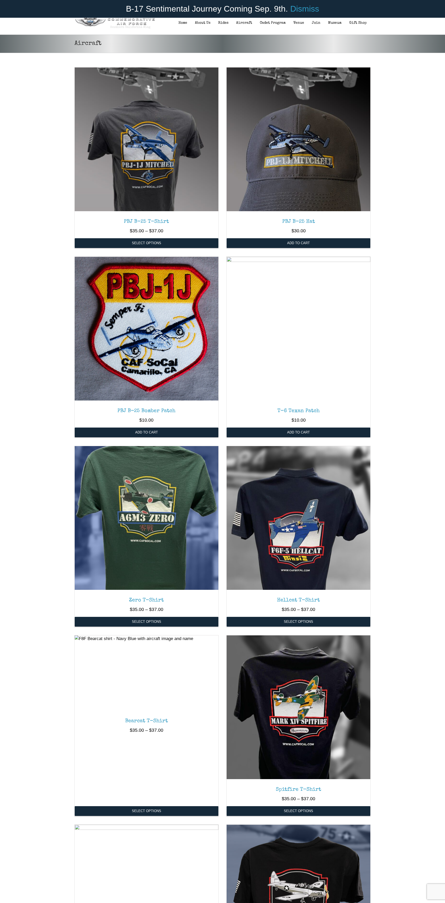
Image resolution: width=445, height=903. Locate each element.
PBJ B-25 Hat (298, 221)
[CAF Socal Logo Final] (114, 19)
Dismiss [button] (304, 8)
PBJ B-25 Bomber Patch (146, 411)
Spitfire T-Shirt (298, 789)
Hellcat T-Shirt (298, 600)
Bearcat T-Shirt (146, 721)
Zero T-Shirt (146, 600)
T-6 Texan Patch (298, 411)
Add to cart (298, 243)
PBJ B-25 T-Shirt (146, 221)
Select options (146, 243)
